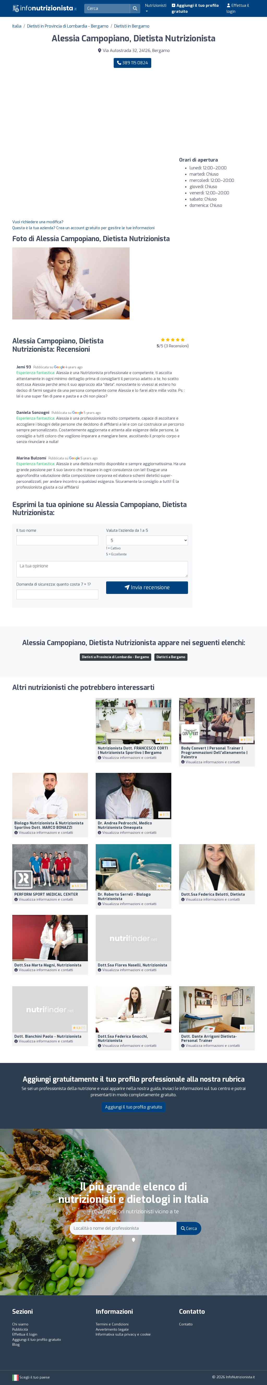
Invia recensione (150, 587)
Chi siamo (20, 1324)
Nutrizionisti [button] (155, 5)
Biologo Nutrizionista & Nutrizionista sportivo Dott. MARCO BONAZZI (48, 825)
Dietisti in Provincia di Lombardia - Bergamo (67, 26)
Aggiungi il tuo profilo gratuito (195, 8)
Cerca (191, 1228)
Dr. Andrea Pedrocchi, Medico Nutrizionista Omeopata (125, 825)
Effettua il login (238, 8)
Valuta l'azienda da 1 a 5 (127, 530)
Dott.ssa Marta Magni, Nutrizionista (47, 965)
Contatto (186, 1324)
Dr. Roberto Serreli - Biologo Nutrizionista (124, 896)
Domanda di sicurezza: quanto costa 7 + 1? (53, 584)
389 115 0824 (134, 63)
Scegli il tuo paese (34, 1377)
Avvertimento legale (112, 1329)
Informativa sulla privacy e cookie (123, 1334)
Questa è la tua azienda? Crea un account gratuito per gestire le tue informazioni (83, 227)
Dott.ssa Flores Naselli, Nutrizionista (132, 965)
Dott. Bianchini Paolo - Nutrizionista (47, 1036)
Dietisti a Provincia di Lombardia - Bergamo (115, 657)
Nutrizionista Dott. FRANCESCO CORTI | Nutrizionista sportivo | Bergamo (133, 750)
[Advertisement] (196, 112)
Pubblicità (20, 1329)
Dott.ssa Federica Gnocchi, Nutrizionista (123, 1038)
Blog (16, 1344)
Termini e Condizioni (112, 1324)
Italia (16, 26)
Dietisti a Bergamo (170, 657)
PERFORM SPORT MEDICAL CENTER (46, 894)
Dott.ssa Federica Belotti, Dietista (213, 894)
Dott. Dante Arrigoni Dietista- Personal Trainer (209, 1038)
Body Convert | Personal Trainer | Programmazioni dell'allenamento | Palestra (214, 753)
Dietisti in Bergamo (131, 26)
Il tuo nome (26, 530)
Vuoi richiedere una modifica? (37, 222)
